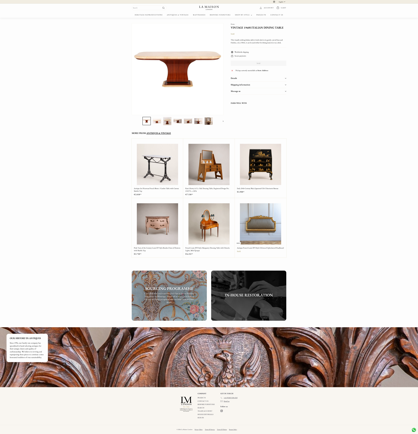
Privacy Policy (199, 429)
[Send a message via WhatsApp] (414, 430)
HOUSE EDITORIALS (205, 414)
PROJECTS (202, 398)
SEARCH (201, 408)
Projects (261, 15)
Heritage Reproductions (149, 15)
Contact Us (277, 15)
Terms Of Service (210, 429)
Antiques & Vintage (178, 15)
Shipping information (240, 84)
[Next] (222, 121)
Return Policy (233, 429)
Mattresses (199, 15)
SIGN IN (201, 418)
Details (234, 78)
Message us (236, 91)
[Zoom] (177, 69)
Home (233, 24)
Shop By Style (242, 15)
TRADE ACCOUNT (205, 411)
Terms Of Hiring (222, 429)
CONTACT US (203, 401)
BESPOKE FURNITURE (206, 404)
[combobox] (149, 8)
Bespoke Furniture (220, 15)
